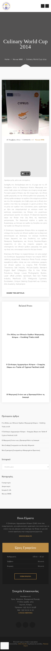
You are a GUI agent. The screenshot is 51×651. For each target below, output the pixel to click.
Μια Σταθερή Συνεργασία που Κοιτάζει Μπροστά (18, 445)
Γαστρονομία (6, 483)
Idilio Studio (22, 644)
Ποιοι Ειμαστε (25, 536)
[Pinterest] (46, 293)
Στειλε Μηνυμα (25, 613)
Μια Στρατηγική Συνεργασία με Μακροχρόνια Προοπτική (21, 450)
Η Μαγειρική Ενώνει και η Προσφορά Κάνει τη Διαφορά (20, 440)
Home (7, 59)
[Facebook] (34, 293)
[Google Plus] (42, 293)
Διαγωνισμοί (6, 486)
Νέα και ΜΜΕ (18, 59)
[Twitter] (38, 293)
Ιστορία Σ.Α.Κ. (7, 490)
